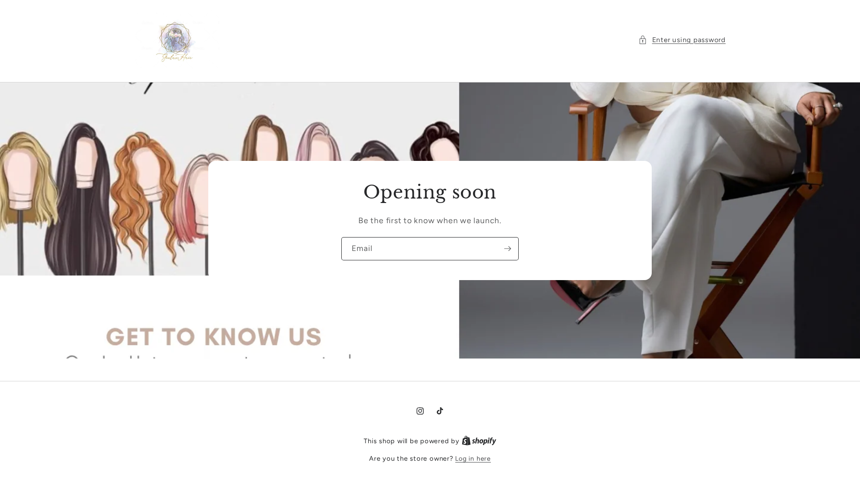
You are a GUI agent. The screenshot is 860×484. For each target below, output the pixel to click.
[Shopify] (479, 441)
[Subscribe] (507, 249)
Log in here (472, 458)
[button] (682, 40)
